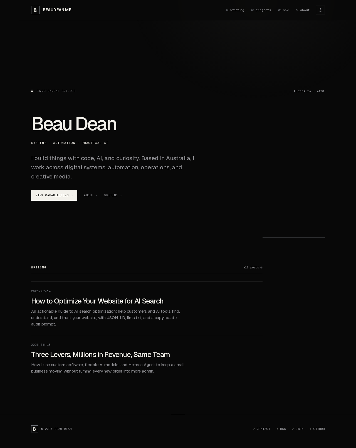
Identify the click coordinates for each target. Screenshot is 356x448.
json (297, 429)
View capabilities (52, 195)
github (317, 429)
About (89, 195)
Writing (111, 195)
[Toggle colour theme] (320, 10)
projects (261, 10)
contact (261, 429)
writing (235, 10)
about (303, 10)
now (283, 10)
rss (281, 429)
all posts (251, 267)
